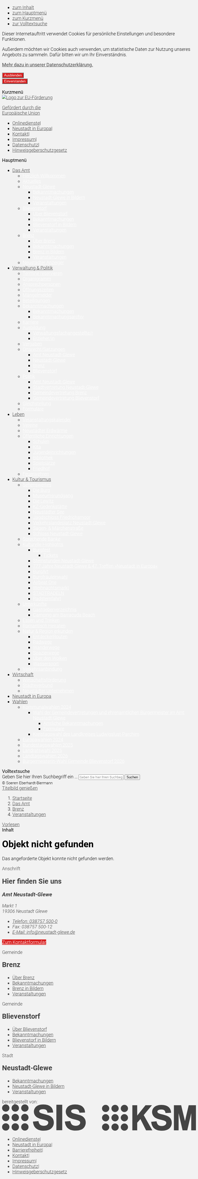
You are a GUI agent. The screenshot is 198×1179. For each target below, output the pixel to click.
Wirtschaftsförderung (44, 680)
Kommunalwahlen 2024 (47, 707)
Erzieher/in (44, 338)
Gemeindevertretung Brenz (60, 392)
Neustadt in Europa (31, 128)
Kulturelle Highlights (43, 544)
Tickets (50, 555)
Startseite (22, 798)
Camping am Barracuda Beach (64, 615)
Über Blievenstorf (50, 213)
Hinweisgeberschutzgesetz (39, 150)
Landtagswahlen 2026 (45, 755)
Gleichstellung (37, 403)
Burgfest (41, 549)
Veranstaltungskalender (47, 419)
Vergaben (32, 343)
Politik (29, 376)
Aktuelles (32, 181)
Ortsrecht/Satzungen (44, 349)
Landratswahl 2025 (42, 750)
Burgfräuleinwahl (50, 577)
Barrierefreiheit (27, 1150)
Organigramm (37, 278)
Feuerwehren (36, 474)
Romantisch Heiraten (44, 625)
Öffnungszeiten (38, 289)
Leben (18, 414)
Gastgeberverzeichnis (55, 609)
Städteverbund (38, 685)
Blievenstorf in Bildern (55, 224)
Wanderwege (46, 647)
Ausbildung (34, 327)
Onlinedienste (26, 123)
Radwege (42, 642)
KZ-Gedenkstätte (50, 506)
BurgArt (40, 571)
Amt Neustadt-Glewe (54, 354)
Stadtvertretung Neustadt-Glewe (65, 387)
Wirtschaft (23, 674)
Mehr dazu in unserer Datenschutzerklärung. (47, 64)
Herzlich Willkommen (44, 175)
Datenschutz (25, 144)
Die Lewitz (43, 501)
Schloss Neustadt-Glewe (57, 533)
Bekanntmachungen (53, 192)
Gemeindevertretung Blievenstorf (66, 398)
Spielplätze (44, 463)
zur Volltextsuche (29, 23)
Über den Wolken (50, 658)
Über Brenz (44, 240)
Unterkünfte (35, 604)
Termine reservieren (42, 273)
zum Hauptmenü (29, 12)
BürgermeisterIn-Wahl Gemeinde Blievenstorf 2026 (74, 761)
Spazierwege (46, 652)
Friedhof (41, 468)
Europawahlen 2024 (43, 739)
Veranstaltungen (50, 202)
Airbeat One (44, 582)
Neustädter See (48, 512)
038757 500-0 (34, 921)
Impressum (24, 139)
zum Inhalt (23, 7)
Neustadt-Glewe (39, 186)
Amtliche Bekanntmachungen (73, 723)
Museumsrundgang (53, 495)
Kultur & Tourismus (31, 479)
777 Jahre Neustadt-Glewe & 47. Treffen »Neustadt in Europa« (95, 566)
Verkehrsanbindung (42, 669)
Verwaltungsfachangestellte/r (63, 333)
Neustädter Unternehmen (48, 690)
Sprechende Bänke (41, 539)
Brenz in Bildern (48, 251)
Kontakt (20, 134)
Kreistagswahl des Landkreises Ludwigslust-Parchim (86, 734)
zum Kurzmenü (27, 18)
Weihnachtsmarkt (51, 587)
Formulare (33, 409)
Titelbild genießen (20, 788)
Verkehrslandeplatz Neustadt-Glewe (69, 522)
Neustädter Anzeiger (43, 262)
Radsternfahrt (47, 598)
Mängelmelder (37, 295)
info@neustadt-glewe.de (43, 932)
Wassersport (46, 663)
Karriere (30, 322)
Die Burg (41, 490)
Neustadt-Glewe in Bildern (59, 197)
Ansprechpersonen (42, 284)
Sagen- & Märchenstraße (58, 528)
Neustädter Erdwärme (45, 430)
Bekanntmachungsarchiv (58, 316)
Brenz (28, 235)
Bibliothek (43, 457)
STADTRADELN (48, 593)
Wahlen (20, 701)
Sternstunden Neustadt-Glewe (63, 560)
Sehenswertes (37, 484)
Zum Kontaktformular (24, 942)
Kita (37, 446)
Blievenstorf (35, 208)
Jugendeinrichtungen (54, 452)
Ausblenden (13, 75)
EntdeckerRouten (50, 636)
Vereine (30, 425)
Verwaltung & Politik (32, 268)
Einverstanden (15, 81)
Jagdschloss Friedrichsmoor (61, 517)
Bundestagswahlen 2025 (48, 745)
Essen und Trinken (41, 620)
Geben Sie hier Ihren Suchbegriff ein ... (40, 776)
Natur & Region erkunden (48, 631)
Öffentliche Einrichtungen (48, 436)
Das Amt (21, 170)
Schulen (41, 441)
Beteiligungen (36, 300)
